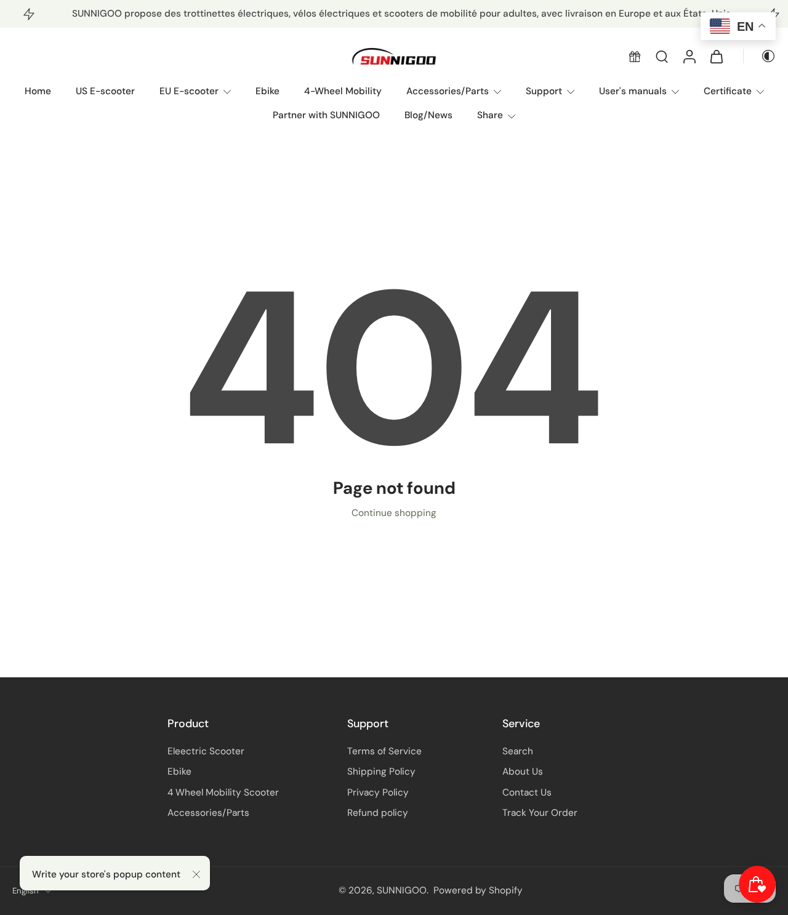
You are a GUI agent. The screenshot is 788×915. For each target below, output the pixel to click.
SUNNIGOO (402, 891)
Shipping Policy (381, 772)
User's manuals (633, 91)
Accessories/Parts (447, 91)
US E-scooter (105, 91)
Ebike (267, 91)
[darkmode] (760, 56)
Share (490, 115)
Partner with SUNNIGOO (326, 115)
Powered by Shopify (478, 891)
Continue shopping (394, 513)
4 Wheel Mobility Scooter (223, 792)
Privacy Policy (378, 792)
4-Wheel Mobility (343, 91)
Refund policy (377, 813)
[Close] (196, 874)
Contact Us (527, 792)
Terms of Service (384, 751)
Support (544, 91)
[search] (661, 56)
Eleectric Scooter (205, 751)
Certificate (728, 91)
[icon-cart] (716, 56)
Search (517, 751)
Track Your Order (539, 813)
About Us (522, 772)
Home (38, 91)
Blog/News (428, 115)
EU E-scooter (189, 91)
